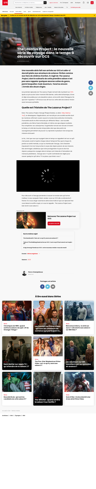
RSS (24, 415)
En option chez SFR (54, 223)
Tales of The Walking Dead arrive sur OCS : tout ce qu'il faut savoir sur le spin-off (47, 243)
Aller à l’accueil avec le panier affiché (84, 2)
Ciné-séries (18, 11)
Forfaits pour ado (75, 7)
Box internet (19, 7)
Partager (90, 82)
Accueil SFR (5, 2)
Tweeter (90, 88)
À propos (18, 415)
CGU (11, 415)
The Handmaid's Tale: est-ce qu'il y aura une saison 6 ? (40, 238)
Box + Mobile (48, 7)
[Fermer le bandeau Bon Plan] (94, 15)
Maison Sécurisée (58, 7)
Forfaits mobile (29, 7)
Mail (90, 93)
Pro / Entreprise (64, 2)
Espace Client (92, 2)
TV (67, 7)
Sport (29, 11)
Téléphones (39, 7)
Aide (72, 2)
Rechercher (45, 2)
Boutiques (77, 2)
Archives (5, 415)
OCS (71, 92)
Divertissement (37, 11)
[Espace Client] (92, 2)
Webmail (88, 2)
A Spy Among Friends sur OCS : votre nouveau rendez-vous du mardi (44, 247)
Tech (24, 11)
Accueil (12, 11)
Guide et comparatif (48, 11)
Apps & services (54, 2)
